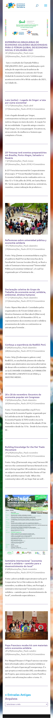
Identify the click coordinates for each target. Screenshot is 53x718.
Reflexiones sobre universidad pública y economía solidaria (25, 241)
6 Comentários (38, 109)
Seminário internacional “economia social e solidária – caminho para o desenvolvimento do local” (23, 563)
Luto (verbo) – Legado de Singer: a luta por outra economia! (25, 101)
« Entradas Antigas (18, 695)
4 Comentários (38, 164)
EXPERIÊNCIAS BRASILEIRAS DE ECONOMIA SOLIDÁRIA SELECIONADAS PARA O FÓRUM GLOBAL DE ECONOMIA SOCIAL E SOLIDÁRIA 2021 (26, 46)
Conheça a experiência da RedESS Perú (25, 344)
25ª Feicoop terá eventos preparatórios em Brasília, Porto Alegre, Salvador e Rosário (25, 155)
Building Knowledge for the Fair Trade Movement (25, 448)
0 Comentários (38, 56)
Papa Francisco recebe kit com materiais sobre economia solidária (26, 646)
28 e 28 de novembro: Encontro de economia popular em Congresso (23, 396)
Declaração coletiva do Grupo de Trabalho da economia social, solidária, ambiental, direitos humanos (25, 292)
